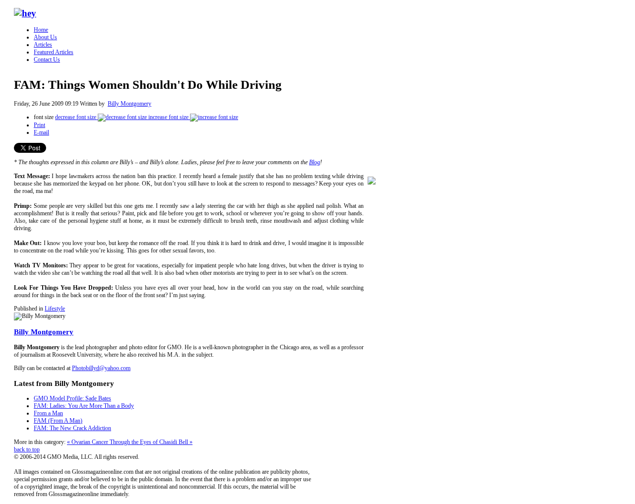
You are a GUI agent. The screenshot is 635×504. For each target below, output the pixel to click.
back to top (27, 449)
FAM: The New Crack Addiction (72, 428)
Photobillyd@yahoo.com (101, 368)
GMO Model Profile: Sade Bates (72, 398)
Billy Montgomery (129, 103)
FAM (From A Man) (58, 420)
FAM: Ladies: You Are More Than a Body (84, 405)
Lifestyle (55, 308)
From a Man (48, 413)
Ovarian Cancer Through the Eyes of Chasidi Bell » (131, 442)
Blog (314, 162)
